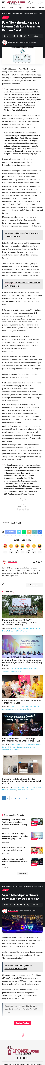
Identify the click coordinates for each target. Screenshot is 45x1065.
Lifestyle (5, 790)
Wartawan (23, 631)
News (5, 17)
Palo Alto (19, 523)
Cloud (13, 523)
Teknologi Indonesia (9, 671)
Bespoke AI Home (20, 787)
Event (14, 628)
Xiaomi (30, 940)
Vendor (6, 1040)
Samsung (32, 790)
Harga (4, 747)
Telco (19, 671)
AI (12, 668)
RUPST (36, 668)
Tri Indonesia (14, 749)
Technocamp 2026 (13, 631)
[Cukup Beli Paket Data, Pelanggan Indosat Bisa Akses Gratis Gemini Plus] (37, 861)
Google (38, 744)
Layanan (11, 709)
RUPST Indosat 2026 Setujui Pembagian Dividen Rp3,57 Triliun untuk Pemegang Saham (22, 662)
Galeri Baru (21, 706)
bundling (15, 744)
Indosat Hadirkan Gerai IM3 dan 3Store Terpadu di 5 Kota (21, 701)
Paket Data (23, 709)
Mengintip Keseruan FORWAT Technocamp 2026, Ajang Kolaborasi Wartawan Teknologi (20, 622)
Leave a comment (35, 585)
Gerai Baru (29, 706)
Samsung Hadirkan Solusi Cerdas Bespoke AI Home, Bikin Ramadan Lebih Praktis (22, 781)
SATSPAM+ (5, 749)
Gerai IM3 (37, 706)
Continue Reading (22, 1023)
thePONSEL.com (13, 42)
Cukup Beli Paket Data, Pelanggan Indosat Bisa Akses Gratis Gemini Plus (21, 739)
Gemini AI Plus (30, 744)
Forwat (19, 628)
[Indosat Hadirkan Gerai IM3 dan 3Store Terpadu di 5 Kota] (37, 850)
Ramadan (25, 790)
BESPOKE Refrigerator (34, 787)
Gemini (21, 744)
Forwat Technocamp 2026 (31, 628)
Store (29, 709)
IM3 (8, 747)
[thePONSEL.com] (16, 2)
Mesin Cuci (12, 790)
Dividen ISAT (18, 668)
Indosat (25, 668)
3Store (14, 706)
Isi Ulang (19, 747)
